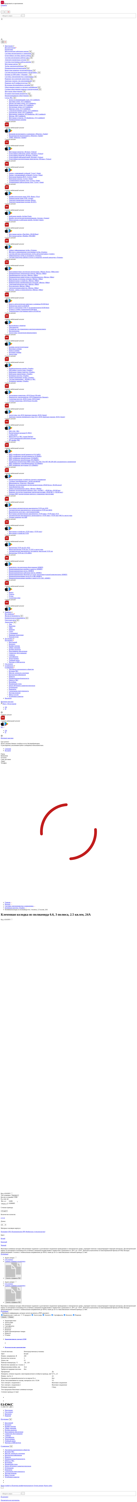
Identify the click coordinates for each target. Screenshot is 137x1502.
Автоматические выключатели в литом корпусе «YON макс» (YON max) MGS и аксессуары (40, 515)
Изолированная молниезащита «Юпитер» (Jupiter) (26, 136)
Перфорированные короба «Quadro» (21, 368)
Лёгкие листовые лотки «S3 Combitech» (22, 103)
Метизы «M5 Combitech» (17, 116)
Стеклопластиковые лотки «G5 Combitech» (23, 110)
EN (6, 707)
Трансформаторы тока (16, 487)
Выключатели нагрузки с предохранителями (24, 512)
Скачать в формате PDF (13, 1278)
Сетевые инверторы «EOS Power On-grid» (23, 401)
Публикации (13, 687)
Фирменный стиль (15, 684)
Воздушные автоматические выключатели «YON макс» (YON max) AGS (34, 514)
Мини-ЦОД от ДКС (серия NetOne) (21, 436)
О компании (9, 667)
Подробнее (4, 1254)
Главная (8, 902)
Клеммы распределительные (18, 347)
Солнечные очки (14, 598)
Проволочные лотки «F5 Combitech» (21, 105)
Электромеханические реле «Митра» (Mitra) (24, 284)
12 (4, 1218)
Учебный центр (14, 660)
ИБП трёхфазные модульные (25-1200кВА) (23, 465)
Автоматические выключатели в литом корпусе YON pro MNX (30, 510)
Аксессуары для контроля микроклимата (23, 333)
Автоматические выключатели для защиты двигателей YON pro (31, 551)
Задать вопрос (39, 1485)
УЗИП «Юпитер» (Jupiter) (17, 137)
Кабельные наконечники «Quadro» (21, 374)
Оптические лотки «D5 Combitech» (21, 112)
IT (5, 709)
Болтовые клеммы (15, 352)
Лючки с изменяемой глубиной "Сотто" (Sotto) (25, 173)
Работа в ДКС (13, 680)
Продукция (9, 1410)
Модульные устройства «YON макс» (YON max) (25, 531)
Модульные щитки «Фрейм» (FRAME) (22, 236)
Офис (11, 628)
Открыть (4, 5)
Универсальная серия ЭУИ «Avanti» (21, 198)
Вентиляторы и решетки (17, 325)
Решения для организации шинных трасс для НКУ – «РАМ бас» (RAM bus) (34, 490)
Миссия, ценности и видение (19, 673)
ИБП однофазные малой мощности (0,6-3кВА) (25, 454)
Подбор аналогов (15, 649)
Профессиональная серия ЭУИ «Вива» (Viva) (24, 196)
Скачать (4, 1317)
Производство (14, 637)
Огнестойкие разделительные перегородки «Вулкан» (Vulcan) (30, 159)
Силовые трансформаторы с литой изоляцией (24, 481)
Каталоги (12, 644)
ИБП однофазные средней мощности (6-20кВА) (25, 456)
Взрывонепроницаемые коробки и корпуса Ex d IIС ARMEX (29, 578)
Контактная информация (17, 675)
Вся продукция (10, 48)
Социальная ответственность (19, 691)
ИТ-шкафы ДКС (14, 440)
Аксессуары (13, 354)
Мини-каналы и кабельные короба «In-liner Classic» (26, 220)
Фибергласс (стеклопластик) (35, 1231)
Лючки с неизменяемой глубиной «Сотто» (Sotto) (26, 175)
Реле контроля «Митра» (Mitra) (19, 286)
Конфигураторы (14, 646)
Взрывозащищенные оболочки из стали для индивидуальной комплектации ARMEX (38, 574)
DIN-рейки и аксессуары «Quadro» (21, 370)
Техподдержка (14, 658)
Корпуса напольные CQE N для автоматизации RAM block (29, 307)
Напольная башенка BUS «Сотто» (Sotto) (23, 177)
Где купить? (9, 1259)
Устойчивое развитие (16, 696)
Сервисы (12, 655)
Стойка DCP (13, 435)
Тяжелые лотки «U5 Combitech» (20, 109)
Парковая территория (16, 635)
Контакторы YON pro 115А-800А (20, 553)
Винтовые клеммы (15, 349)
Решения (8, 1416)
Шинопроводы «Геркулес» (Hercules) (21, 483)
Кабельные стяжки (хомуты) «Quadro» (22, 372)
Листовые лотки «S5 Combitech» (20, 101)
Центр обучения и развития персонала (22, 685)
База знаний (13, 642)
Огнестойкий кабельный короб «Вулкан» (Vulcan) (26, 157)
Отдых (11, 596)
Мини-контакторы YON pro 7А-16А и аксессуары (26, 549)
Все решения (9, 614)
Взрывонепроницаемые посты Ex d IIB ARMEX (25, 576)
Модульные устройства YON (19, 533)
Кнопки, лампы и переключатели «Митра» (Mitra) (26, 290)
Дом (10, 624)
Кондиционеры (14, 331)
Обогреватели (13, 327)
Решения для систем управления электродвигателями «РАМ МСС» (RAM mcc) (36, 492)
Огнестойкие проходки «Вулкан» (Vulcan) (23, 155)
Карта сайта (48, 1485)
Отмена (11, 1317)
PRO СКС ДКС (14, 431)
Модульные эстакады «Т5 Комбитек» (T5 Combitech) (27, 118)
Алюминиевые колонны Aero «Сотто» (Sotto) (24, 180)
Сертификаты (13, 657)
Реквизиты (12, 689)
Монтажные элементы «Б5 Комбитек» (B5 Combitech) (27, 114)
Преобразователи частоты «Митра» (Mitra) (23, 275)
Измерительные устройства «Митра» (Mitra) (24, 281)
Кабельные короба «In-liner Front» (20, 216)
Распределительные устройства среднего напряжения (27, 479)
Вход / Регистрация (9, 704)
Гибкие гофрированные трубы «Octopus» (23, 250)
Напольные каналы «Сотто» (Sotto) (21, 179)
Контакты (8, 1414)
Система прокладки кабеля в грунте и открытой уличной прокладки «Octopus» (36, 257)
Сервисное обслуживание (18, 653)
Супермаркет (13, 633)
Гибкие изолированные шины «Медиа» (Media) (25, 488)
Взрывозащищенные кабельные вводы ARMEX (25, 573)
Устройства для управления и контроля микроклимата (27, 329)
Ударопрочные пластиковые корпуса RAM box (25, 311)
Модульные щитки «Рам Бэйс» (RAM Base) (24, 234)
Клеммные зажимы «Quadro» (19, 381)
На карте (8, 750)
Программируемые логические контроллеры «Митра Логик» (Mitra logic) (34, 272)
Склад (11, 631)
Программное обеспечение (18, 651)
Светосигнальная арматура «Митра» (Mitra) (24, 288)
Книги (11, 592)
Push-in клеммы (14, 350)
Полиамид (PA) (6, 1231)
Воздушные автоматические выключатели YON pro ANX (28, 508)
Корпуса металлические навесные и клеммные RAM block (29, 304)
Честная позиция (14, 693)
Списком (8, 749)
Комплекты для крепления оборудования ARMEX (26, 567)
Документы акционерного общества (21, 669)
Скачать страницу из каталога (15, 1261)
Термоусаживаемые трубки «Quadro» (21, 377)
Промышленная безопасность (19, 678)
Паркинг (12, 629)
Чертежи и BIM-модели (17, 662)
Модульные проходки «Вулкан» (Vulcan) (23, 152)
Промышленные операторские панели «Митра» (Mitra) (27, 273)
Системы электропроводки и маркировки (19, 906)
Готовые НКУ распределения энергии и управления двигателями (31, 494)
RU (2, 727)
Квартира (12, 626)
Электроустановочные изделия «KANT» (23, 202)
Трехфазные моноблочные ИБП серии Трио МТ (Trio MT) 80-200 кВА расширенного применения (42, 462)
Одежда (11, 594)
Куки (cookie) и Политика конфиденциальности (17, 1485)
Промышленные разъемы (17, 119)
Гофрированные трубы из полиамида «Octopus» (25, 255)
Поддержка (9, 640)
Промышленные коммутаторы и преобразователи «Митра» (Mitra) (31, 277)
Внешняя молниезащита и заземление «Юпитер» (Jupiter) (28, 134)
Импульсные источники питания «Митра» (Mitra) (26, 279)
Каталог (8, 904)
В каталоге (4, 1497)
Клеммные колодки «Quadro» (19, 376)
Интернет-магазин (7, 701)
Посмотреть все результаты (10, 1500)
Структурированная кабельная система (22, 438)
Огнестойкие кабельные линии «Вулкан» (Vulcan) (26, 153)
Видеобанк (12, 682)
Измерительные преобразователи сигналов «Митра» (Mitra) (29, 282)
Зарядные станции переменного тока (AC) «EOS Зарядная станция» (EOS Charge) (37, 417)
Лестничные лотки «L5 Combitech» (21, 107)
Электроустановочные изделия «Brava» (22, 200)
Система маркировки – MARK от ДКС (22, 379)
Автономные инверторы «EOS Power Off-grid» (25, 395)
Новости (12, 676)
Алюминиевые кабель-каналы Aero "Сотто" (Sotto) (26, 182)
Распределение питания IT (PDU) (20, 433)
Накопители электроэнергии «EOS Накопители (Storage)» (29, 397)
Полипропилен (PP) (19, 1231)
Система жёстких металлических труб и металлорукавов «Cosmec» (32, 254)
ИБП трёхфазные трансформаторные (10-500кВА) (26, 463)
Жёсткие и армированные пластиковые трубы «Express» (28, 252)
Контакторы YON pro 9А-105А (19, 547)
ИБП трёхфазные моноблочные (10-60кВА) (23, 458)
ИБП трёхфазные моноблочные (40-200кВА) (24, 460)
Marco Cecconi (14, 694)
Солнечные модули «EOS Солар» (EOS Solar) (24, 399)
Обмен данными (14, 647)
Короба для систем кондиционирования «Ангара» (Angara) (29, 218)
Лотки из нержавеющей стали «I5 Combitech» (24, 100)
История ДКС (13, 671)
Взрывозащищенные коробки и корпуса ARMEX (25, 569)
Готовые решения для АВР (18, 517)
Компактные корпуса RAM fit (19, 306)
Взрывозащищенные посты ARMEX (21, 571)
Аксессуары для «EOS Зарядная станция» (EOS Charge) (28, 415)
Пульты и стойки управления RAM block (23, 309)
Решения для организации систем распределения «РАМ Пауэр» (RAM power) (35, 485)
